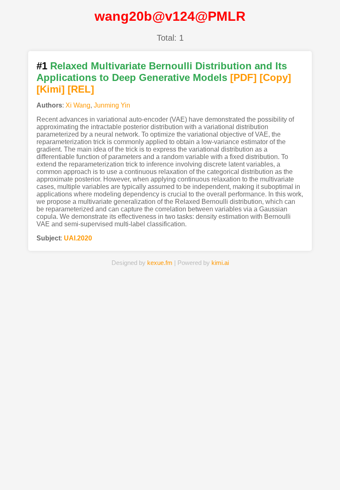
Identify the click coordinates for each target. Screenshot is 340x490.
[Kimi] (50, 89)
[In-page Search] (132, 471)
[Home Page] (95, 471)
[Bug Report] (244, 471)
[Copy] (275, 77)
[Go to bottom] (327, 479)
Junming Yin (112, 105)
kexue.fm (159, 262)
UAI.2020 (78, 238)
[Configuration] (207, 471)
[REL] (81, 89)
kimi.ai (220, 262)
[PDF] (243, 77)
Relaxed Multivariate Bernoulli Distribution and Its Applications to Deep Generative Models (161, 71)
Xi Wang (78, 105)
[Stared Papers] (170, 471)
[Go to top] (327, 463)
